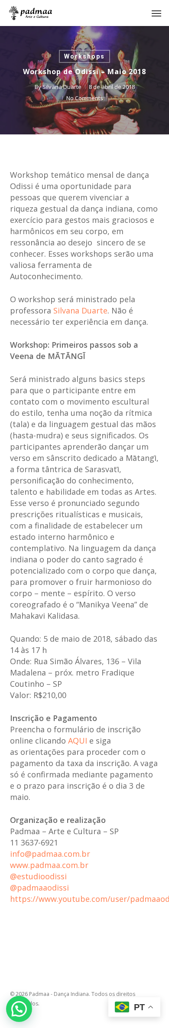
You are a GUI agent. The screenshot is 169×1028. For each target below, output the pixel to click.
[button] (156, 13)
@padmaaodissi (39, 887)
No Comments (84, 98)
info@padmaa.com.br (50, 854)
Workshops (84, 56)
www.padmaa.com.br (49, 865)
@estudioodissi (38, 876)
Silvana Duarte (61, 87)
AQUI (77, 740)
